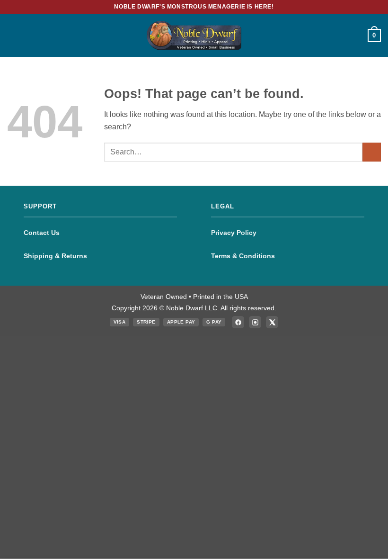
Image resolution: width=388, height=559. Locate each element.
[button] (12, 35)
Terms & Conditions (243, 256)
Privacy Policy (233, 232)
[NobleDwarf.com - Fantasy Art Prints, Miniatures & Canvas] (194, 35)
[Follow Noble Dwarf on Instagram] (255, 322)
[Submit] (371, 152)
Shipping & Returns (55, 256)
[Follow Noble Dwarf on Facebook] (238, 322)
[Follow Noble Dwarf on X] (272, 322)
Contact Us (42, 232)
